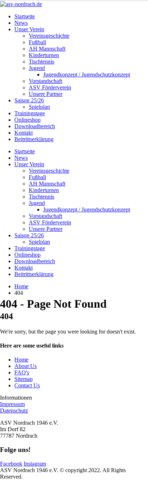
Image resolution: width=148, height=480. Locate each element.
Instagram (35, 464)
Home (21, 359)
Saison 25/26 (29, 100)
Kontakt (23, 133)
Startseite (24, 16)
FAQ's (21, 372)
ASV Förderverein (50, 87)
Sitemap (23, 379)
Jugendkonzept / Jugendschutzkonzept (86, 74)
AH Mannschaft (47, 49)
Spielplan (39, 107)
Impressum (12, 404)
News (21, 23)
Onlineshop (27, 120)
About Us (25, 366)
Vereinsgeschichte (49, 36)
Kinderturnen (44, 55)
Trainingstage (29, 113)
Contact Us (27, 385)
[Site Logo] (21, 4)
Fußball (37, 42)
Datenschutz (14, 410)
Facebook (11, 464)
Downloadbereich (34, 126)
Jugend (37, 68)
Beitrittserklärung (34, 139)
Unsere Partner (46, 94)
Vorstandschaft (45, 81)
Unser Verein (29, 29)
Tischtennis (41, 62)
